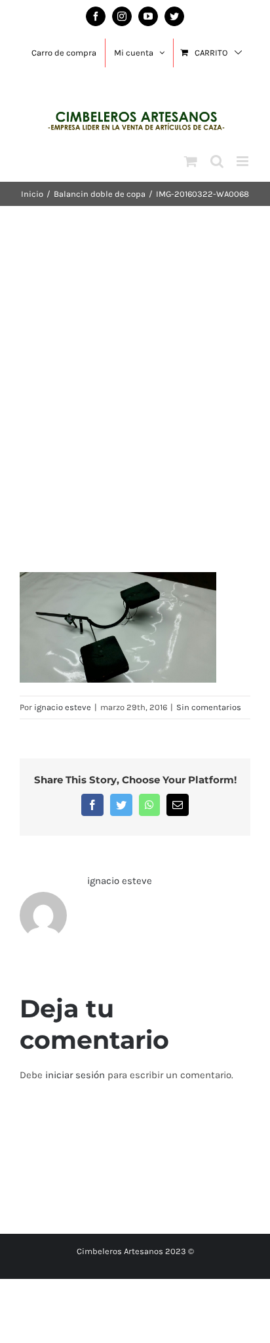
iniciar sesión (76, 1075)
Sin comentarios (208, 707)
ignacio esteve (62, 707)
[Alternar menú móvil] (243, 161)
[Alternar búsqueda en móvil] (216, 161)
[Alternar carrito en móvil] (190, 161)
